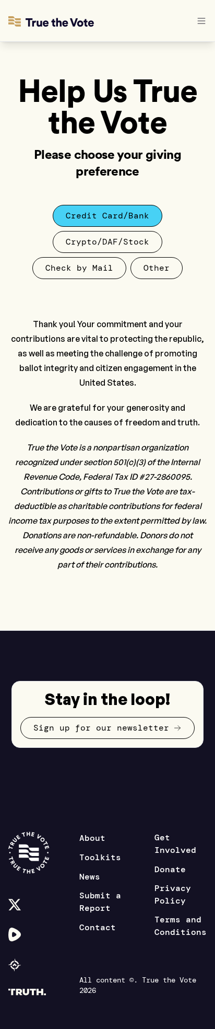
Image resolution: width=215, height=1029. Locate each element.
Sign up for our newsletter (101, 727)
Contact (97, 927)
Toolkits (100, 857)
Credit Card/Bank (107, 215)
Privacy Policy (172, 894)
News (89, 876)
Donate (170, 869)
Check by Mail (79, 267)
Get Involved (175, 843)
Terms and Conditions (180, 926)
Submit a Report (100, 902)
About (92, 838)
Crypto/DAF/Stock (107, 241)
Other (157, 267)
